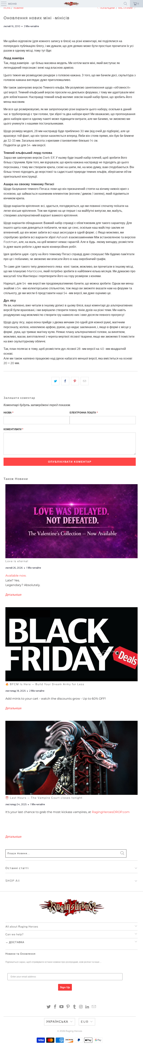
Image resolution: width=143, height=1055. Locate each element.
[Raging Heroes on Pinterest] (68, 1007)
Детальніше (13, 594)
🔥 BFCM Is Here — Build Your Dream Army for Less (44, 684)
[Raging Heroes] (71, 3)
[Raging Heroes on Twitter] (49, 1007)
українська (57, 1021)
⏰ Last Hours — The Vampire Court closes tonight (43, 797)
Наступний (125, 7)
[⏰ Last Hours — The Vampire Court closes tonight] (71, 758)
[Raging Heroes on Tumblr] (74, 1007)
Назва (8, 412)
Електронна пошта (84, 412)
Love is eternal (16, 561)
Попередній (107, 7)
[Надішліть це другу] (85, 381)
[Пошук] (125, 3)
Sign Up (65, 987)
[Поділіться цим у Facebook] (65, 381)
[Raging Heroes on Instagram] (81, 1007)
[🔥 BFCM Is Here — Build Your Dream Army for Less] (71, 644)
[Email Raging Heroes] (94, 1007)
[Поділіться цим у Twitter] (55, 381)
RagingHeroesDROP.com (111, 812)
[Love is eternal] (71, 521)
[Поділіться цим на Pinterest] (75, 381)
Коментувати (13, 429)
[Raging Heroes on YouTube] (61, 1007)
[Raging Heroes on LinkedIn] (87, 1007)
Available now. (15, 575)
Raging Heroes (74, 1031)
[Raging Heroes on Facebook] (55, 1007)
